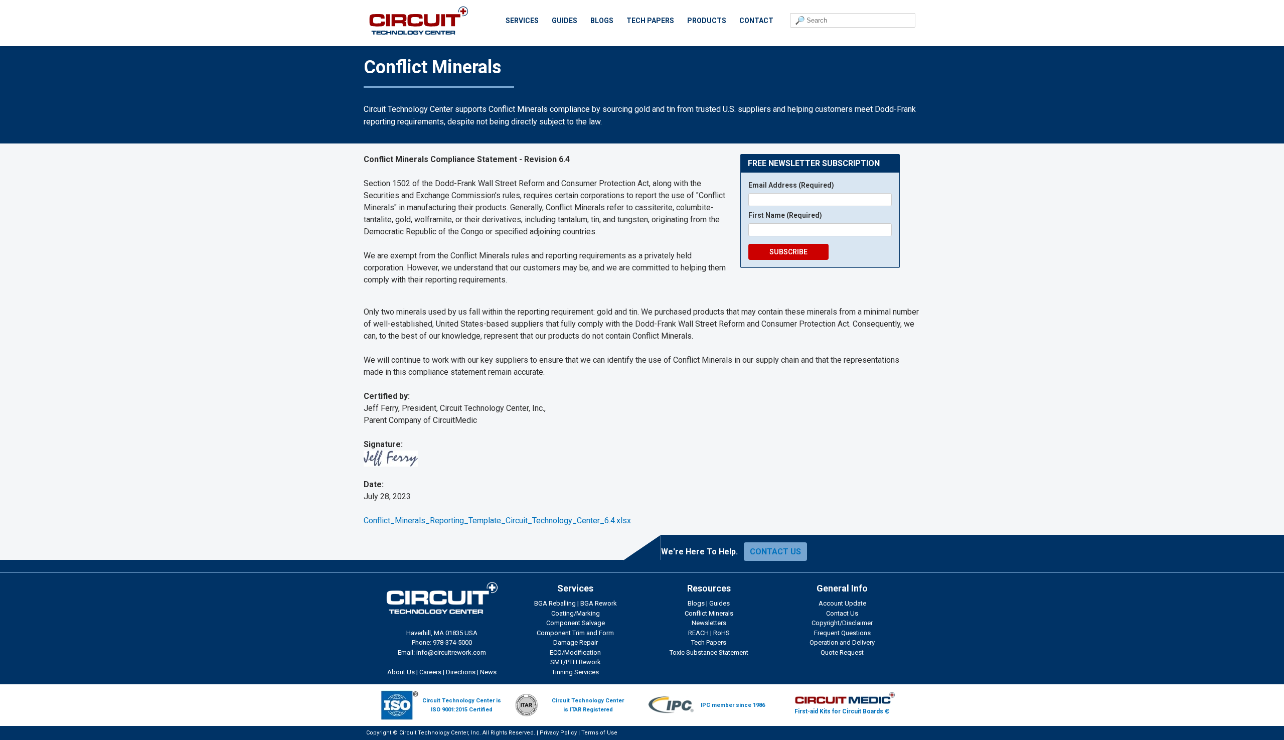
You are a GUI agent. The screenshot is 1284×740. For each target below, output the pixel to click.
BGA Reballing (555, 603)
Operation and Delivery (842, 642)
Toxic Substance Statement (709, 652)
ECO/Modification (575, 652)
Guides (719, 603)
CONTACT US (775, 551)
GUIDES (564, 21)
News (488, 672)
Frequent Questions (842, 633)
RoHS (721, 633)
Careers (430, 672)
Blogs (696, 603)
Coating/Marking (575, 613)
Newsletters (709, 623)
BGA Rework (598, 603)
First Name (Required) (785, 215)
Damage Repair (575, 642)
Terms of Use (599, 732)
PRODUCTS (706, 21)
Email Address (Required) (791, 185)
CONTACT (756, 21)
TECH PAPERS (650, 21)
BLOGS (601, 21)
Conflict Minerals (709, 613)
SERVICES (522, 21)
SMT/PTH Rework (575, 662)
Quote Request (842, 652)
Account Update (842, 603)
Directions (460, 672)
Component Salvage (575, 623)
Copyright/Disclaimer (842, 623)
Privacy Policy (558, 732)
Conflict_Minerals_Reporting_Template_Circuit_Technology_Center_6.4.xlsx (497, 520)
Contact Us (842, 613)
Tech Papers (708, 642)
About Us (401, 672)
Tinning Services (575, 672)
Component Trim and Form (575, 633)
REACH (698, 633)
